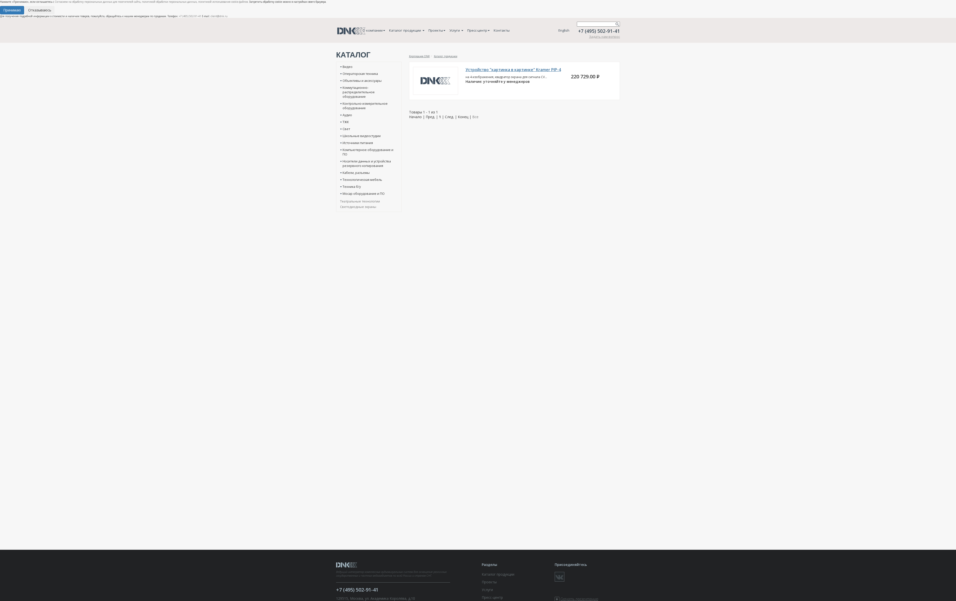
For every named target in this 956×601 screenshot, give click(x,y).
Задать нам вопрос (604, 36)
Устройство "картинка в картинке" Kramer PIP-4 (513, 69)
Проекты (435, 30)
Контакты (502, 30)
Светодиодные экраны (358, 206)
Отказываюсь (39, 10)
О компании (372, 30)
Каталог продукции (405, 30)
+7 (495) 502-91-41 (190, 16)
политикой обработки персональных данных (169, 1)
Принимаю (12, 10)
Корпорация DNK (419, 56)
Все (475, 116)
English (563, 30)
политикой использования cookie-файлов (223, 1)
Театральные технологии (360, 201)
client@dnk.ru (219, 16)
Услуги (455, 30)
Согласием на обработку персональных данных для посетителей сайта (97, 1)
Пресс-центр (477, 30)
